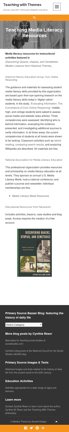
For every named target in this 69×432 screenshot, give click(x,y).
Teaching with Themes (22, 5)
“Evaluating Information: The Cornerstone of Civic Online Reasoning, (33, 105)
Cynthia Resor (21, 406)
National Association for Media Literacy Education (33, 159)
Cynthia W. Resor (14, 409)
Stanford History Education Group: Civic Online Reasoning (31, 78)
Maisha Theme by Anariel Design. (30, 421)
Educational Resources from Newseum (28, 207)
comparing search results (29, 144)
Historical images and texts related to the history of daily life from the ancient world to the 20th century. (33, 370)
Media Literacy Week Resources (30, 196)
